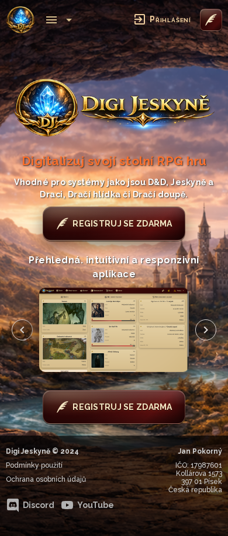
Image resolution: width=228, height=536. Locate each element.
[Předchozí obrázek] (22, 329)
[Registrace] (211, 19)
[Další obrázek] (205, 329)
